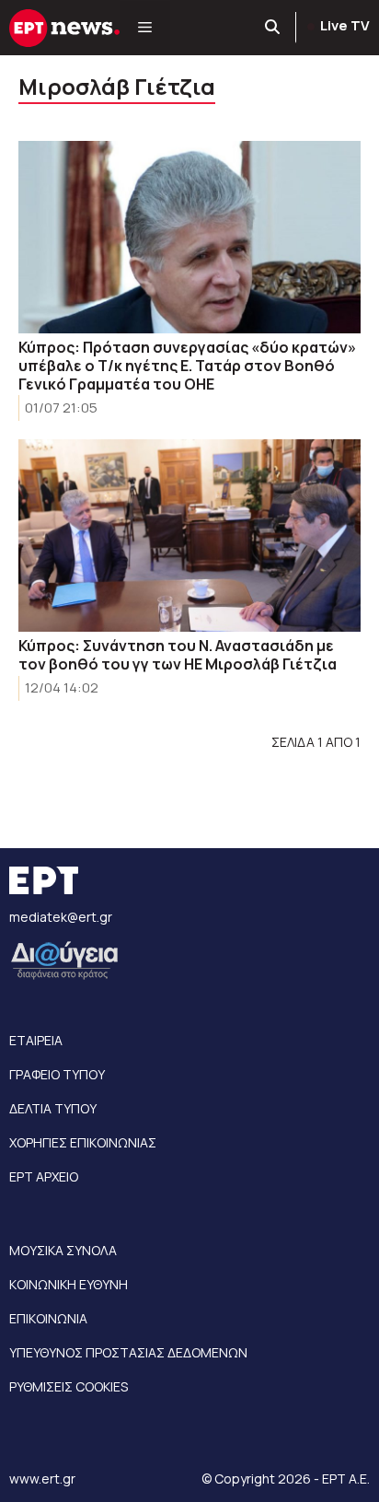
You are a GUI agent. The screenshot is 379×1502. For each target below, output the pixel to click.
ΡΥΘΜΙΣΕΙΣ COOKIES (68, 1386)
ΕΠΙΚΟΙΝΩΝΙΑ (48, 1318)
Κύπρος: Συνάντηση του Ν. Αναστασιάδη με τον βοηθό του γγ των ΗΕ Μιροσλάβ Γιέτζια (177, 654)
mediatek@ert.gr (60, 917)
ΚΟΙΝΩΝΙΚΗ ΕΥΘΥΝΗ (68, 1284)
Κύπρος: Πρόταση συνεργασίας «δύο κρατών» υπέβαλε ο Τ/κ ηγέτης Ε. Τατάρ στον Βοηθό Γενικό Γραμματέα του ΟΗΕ (187, 365)
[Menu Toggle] (145, 27)
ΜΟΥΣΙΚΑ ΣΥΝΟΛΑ (63, 1250)
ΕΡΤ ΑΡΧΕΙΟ (43, 1176)
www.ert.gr (42, 1478)
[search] (273, 27)
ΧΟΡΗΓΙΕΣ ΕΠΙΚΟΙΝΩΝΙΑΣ (82, 1142)
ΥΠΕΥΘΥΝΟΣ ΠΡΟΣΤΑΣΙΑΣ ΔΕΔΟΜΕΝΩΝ (128, 1352)
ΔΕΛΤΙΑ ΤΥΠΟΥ (53, 1108)
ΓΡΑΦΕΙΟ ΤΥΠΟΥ (57, 1074)
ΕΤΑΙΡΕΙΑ (36, 1040)
